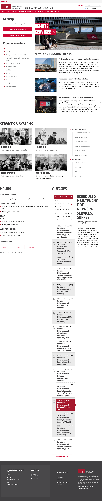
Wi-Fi (8, 83)
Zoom (8, 51)
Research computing (81, 155)
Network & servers (80, 150)
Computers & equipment (82, 146)
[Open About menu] (43, 11)
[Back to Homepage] (11, 6)
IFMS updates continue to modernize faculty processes (78, 59)
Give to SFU (59, 480)
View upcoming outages (62, 456)
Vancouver (31, 247)
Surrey (18, 247)
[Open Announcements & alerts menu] (35, 11)
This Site (88, 8)
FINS (7, 80)
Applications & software (82, 133)
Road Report (60, 477)
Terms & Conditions (82, 486)
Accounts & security (81, 137)
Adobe (8, 73)
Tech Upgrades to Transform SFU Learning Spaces (76, 97)
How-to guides (11, 86)
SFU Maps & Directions (62, 472)
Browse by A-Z (76, 159)
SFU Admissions (60, 475)
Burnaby (5, 247)
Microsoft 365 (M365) (13, 63)
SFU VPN (9, 48)
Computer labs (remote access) (16, 55)
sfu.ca (3, 1)
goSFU (8, 70)
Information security (51, 11)
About (39, 11)
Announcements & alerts (26, 11)
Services (13, 11)
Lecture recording (11, 76)
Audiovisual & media (81, 142)
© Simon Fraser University (83, 488)
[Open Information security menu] (59, 11)
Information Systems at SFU (38, 8)
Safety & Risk (60, 470)
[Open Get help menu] (9, 11)
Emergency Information (63, 482)
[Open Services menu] (17, 11)
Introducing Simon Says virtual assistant (73, 79)
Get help (4, 11)
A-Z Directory (60, 485)
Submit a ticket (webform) (17, 35)
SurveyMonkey (11, 67)
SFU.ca (94, 8)
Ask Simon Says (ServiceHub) (18, 29)
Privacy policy (90, 486)
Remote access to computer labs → (11, 252)
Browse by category (79, 129)
